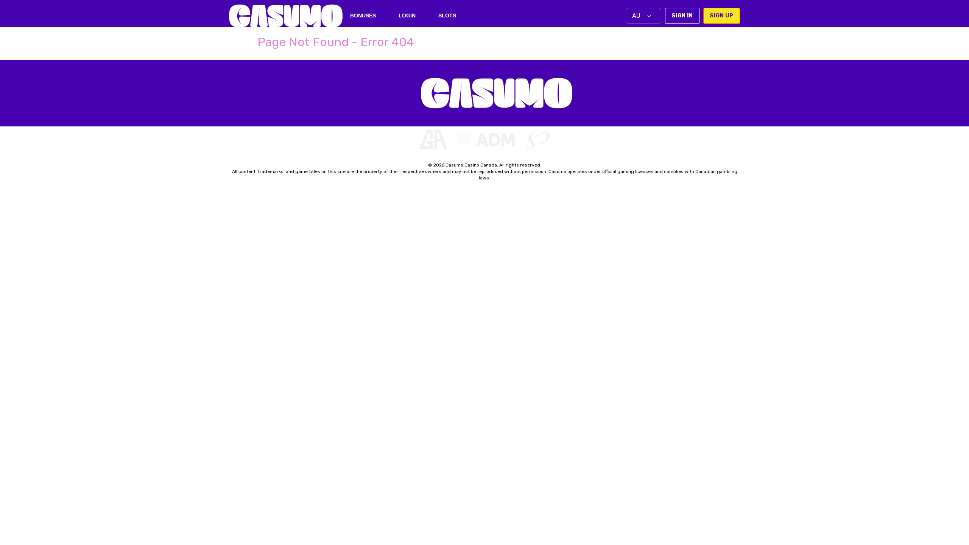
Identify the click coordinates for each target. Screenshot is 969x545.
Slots (447, 15)
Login (407, 15)
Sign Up (722, 15)
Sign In (682, 15)
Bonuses (363, 15)
